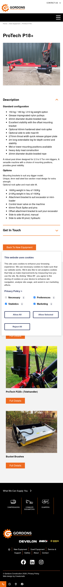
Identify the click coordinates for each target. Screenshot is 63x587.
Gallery (27, 552)
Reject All (17, 326)
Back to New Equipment (19, 247)
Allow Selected (45, 314)
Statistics (13, 304)
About (36, 552)
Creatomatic (20, 576)
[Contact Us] (3, 584)
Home (5, 23)
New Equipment (14, 23)
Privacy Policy (33, 573)
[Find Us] (16, 584)
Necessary (14, 297)
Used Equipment (37, 549)
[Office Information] (9, 584)
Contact (45, 552)
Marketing (42, 304)
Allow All (17, 314)
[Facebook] (22, 584)
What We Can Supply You (15, 490)
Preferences (43, 297)
